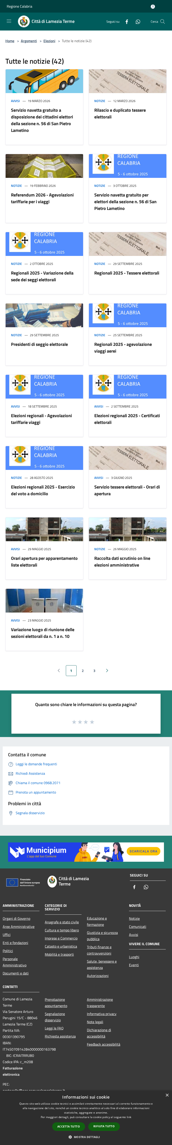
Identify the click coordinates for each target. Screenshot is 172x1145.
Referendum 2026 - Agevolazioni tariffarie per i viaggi (42, 198)
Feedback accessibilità (103, 1044)
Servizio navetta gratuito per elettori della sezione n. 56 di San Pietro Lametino (125, 201)
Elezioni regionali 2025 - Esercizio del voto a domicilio (43, 490)
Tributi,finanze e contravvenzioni (99, 950)
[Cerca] (162, 21)
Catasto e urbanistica (61, 946)
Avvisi (15, 100)
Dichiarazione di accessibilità (99, 1033)
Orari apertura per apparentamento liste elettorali (44, 561)
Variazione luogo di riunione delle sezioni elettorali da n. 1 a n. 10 (42, 633)
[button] (86, 1137)
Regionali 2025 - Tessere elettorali (126, 272)
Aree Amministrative (18, 926)
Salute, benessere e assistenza (102, 964)
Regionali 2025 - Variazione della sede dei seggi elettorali (42, 276)
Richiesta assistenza (60, 1036)
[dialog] (86, 1117)
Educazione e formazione (97, 921)
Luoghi (134, 957)
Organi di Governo (16, 918)
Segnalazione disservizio (55, 1017)
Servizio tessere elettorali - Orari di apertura (127, 490)
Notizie (99, 100)
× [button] (167, 1095)
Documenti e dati (16, 973)
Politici (8, 950)
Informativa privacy (101, 1013)
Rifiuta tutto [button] (104, 1126)
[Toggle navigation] (9, 21)
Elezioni (49, 41)
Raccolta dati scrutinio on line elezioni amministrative (122, 561)
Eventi (134, 965)
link (129, 1117)
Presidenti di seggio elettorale (39, 344)
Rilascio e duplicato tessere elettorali (120, 113)
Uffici (7, 934)
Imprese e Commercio (61, 938)
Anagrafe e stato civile (62, 922)
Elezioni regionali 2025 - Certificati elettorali (127, 419)
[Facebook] (124, 21)
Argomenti (29, 41)
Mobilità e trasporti (59, 954)
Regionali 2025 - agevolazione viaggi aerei (123, 347)
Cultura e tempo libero (62, 930)
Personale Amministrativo (14, 962)
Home (9, 41)
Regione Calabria (19, 6)
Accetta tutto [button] (68, 1126)
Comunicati (137, 926)
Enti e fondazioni (15, 942)
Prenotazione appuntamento (56, 1002)
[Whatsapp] (136, 21)
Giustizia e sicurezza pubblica (102, 936)
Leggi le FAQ (54, 1028)
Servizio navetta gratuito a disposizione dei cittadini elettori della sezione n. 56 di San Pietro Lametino (42, 120)
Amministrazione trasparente (100, 1002)
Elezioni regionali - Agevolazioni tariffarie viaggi (41, 419)
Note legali (95, 1022)
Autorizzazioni (98, 975)
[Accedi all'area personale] (153, 6)
